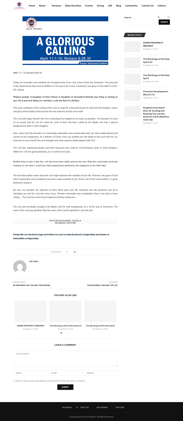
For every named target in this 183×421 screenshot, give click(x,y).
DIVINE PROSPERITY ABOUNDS (30, 326)
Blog (118, 5)
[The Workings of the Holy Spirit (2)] (65, 311)
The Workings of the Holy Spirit (100, 326)
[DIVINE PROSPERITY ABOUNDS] (31, 311)
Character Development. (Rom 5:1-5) (156, 93)
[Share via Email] (80, 252)
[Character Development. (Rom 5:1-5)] (132, 95)
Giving (100, 5)
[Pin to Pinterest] (77, 252)
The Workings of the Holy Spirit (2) (65, 326)
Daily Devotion (73, 5)
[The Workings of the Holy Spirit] (100, 311)
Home (32, 5)
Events (89, 5)
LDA (110, 5)
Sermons (56, 5)
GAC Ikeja (33, 261)
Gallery (162, 5)
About (42, 5)
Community (131, 5)
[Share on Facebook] (72, 252)
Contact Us (148, 5)
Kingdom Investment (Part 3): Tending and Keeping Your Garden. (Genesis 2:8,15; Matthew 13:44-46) (156, 113)
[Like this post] (69, 252)
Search (127, 17)
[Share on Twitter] (75, 252)
